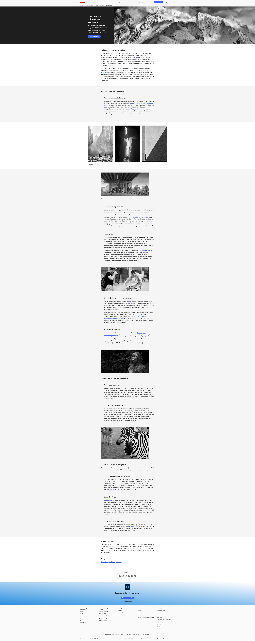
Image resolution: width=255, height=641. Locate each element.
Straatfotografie (108, 500)
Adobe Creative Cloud (89, 5)
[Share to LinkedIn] (126, 576)
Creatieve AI (82, 611)
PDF (80, 618)
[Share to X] (123, 576)
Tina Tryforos (104, 562)
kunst (137, 57)
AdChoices (173, 638)
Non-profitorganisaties (122, 612)
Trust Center (159, 624)
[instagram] (92, 638)
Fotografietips (120, 2)
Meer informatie (128, 601)
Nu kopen (149, 2)
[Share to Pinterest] (129, 576)
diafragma (103, 72)
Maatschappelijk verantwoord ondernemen (164, 619)
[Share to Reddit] (132, 576)
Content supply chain (102, 613)
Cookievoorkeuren (152, 638)
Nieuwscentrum (159, 617)
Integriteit (158, 626)
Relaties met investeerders (161, 621)
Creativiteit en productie (103, 616)
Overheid (119, 613)
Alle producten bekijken (83, 625)
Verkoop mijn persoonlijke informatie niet (163, 638)
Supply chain (159, 622)
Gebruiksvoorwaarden (145, 638)
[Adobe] (82, 2)
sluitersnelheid (133, 217)
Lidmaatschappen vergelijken (139, 2)
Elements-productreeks (83, 622)
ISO (108, 72)
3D (80, 620)
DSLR (128, 301)
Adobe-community (141, 613)
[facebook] (90, 638)
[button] (166, 2)
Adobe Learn (140, 615)
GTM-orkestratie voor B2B (103, 618)
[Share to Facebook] (120, 576)
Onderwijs (120, 610)
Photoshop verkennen (94, 36)
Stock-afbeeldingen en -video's (85, 624)
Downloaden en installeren (142, 612)
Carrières (158, 613)
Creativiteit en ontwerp (91, 2)
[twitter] (95, 638)
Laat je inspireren (128, 2)
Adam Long (119, 562)
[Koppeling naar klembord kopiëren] (135, 576)
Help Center (139, 610)
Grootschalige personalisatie (103, 611)
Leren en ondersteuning (109, 2)
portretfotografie (146, 250)
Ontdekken (102, 5)
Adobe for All (159, 628)
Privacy (139, 638)
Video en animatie (83, 616)
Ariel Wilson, (112, 562)
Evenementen (159, 615)
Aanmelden (171, 2)
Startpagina (82, 5)
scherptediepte (143, 217)
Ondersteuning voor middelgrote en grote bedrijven (145, 617)
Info (157, 612)
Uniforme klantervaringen (103, 615)
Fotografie (101, 2)
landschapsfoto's (113, 489)
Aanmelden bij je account (161, 610)
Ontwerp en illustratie (83, 615)
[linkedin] (97, 638)
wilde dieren (130, 526)
